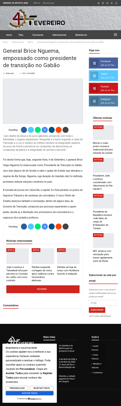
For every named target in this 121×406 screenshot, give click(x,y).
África (10, 250)
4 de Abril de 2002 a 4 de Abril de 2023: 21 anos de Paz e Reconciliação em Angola (60, 364)
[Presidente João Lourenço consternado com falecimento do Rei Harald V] (103, 165)
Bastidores (81, 35)
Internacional (59, 35)
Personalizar (17, 388)
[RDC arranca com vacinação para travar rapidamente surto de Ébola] (103, 240)
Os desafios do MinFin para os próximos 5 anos (66, 348)
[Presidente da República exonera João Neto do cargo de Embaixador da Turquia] (103, 201)
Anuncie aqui (48, 3)
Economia (38, 35)
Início (9, 35)
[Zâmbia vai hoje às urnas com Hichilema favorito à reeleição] (68, 256)
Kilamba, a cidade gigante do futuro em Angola (67, 379)
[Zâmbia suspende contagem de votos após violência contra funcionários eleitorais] (43, 256)
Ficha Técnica (95, 357)
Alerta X (36, 3)
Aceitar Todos (29, 393)
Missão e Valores (96, 366)
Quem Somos (95, 348)
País (21, 35)
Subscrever (97, 310)
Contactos (98, 372)
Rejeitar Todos (42, 388)
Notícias (98, 127)
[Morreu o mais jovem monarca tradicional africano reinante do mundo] (103, 132)
